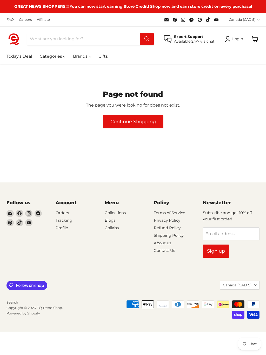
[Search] (147, 39)
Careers (25, 20)
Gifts (103, 56)
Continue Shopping (133, 121)
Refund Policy (167, 227)
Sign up (216, 251)
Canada (242, 19)
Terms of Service (169, 212)
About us (162, 242)
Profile (62, 227)
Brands (81, 56)
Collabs (112, 227)
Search (12, 302)
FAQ (10, 20)
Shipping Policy (169, 235)
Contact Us (164, 250)
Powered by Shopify (23, 313)
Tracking (64, 220)
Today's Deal (19, 56)
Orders (62, 212)
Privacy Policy (167, 220)
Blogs (110, 220)
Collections (115, 212)
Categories (51, 56)
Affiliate (43, 20)
